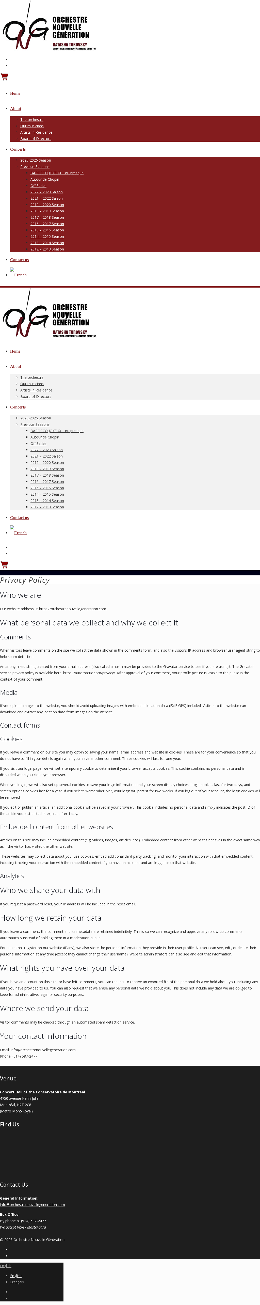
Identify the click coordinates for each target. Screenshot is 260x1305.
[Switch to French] (18, 275)
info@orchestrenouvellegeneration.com (32, 1204)
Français (17, 1282)
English (5, 1265)
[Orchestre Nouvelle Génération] (48, 49)
